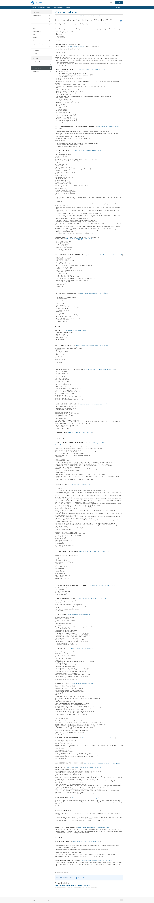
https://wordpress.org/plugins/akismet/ (77, 330)
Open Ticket (36, 71)
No (86, 878)
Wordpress (73, 15)
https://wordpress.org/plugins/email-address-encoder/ (94, 827)
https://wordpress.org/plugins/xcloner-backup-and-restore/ (83, 767)
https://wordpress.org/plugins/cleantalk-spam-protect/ (99, 369)
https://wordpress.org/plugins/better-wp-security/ (86, 150)
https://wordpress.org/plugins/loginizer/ (79, 484)
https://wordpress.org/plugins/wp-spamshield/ (93, 404)
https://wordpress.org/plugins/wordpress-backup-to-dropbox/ (102, 763)
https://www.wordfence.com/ (76, 46)
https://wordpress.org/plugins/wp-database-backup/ (91, 598)
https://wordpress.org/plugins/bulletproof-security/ (90, 69)
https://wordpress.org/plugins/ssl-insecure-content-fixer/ (97, 860)
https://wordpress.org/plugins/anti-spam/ (80, 432)
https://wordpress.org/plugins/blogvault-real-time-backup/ (98, 738)
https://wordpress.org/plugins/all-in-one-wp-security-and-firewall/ (103, 255)
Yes (78, 878)
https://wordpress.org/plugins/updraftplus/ (102, 585)
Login (111, 2)
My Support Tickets (38, 62)
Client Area (41, 7)
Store (49, 7)
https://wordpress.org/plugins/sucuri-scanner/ (79, 239)
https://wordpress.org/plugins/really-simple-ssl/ (86, 841)
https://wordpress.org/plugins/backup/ (82, 649)
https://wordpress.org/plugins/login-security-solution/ (94, 551)
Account (118, 7)
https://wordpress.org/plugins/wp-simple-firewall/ (94, 293)
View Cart (119, 3)
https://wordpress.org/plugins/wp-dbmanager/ (85, 798)
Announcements (37, 65)
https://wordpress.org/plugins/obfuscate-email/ (86, 811)
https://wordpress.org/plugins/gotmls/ (108, 126)
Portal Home (57, 15)
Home (34, 7)
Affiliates (68, 7)
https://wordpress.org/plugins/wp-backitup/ (81, 683)
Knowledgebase (58, 7)
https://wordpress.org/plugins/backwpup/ (80, 615)
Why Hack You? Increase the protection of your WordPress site (73, 885)
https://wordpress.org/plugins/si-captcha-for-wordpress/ (92, 346)
